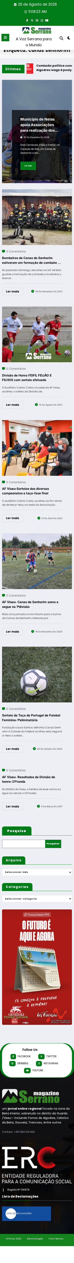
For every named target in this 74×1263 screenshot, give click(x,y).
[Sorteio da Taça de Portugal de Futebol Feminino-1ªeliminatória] (37, 649)
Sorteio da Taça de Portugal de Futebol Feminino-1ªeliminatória (31, 717)
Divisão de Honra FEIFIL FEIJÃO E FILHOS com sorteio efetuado (27, 377)
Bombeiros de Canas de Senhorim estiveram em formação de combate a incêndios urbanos (31, 260)
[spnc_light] (69, 38)
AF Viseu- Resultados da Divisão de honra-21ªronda (28, 779)
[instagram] (42, 20)
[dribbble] (37, 20)
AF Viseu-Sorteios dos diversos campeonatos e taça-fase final (25, 491)
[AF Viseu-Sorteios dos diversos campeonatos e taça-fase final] (37, 422)
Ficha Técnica (56, 1238)
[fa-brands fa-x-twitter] (32, 20)
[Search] (61, 38)
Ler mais (28, 166)
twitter (51, 1056)
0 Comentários (16, 251)
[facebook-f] (27, 20)
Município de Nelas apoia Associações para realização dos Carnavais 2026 (37, 125)
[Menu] (5, 37)
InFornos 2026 (13, 1238)
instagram (51, 1063)
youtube (37, 1070)
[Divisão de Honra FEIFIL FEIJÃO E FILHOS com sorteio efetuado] (37, 309)
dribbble (22, 1063)
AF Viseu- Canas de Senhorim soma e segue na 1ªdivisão (30, 604)
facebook (24, 1056)
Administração (35, 1238)
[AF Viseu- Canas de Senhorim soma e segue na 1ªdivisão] (37, 536)
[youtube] (47, 20)
